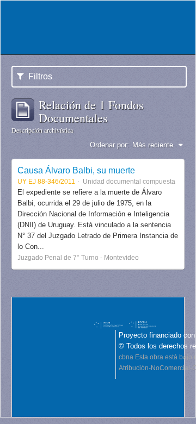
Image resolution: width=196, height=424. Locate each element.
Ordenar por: (109, 145)
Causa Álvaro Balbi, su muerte (76, 170)
